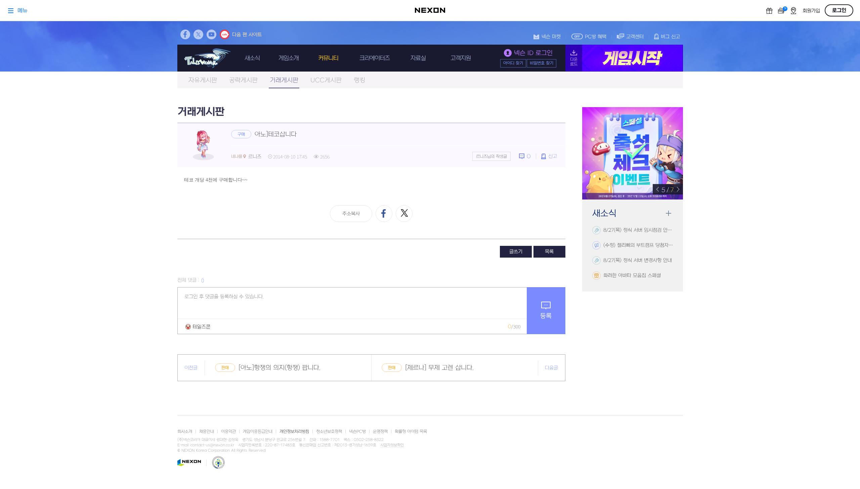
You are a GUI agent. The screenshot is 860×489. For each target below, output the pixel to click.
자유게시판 (202, 80)
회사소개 (184, 432)
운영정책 (380, 432)
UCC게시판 (326, 80)
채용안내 (206, 432)
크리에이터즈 (374, 58)
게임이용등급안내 (257, 432)
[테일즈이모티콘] (198, 326)
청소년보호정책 (329, 432)
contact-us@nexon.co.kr (212, 445)
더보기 (668, 213)
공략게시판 (243, 80)
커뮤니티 (328, 58)
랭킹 (359, 80)
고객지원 (460, 58)
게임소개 (288, 58)
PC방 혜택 (595, 37)
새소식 (252, 58)
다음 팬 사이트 (247, 35)
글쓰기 (515, 252)
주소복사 (351, 214)
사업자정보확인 (392, 445)
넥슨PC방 (357, 432)
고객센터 (635, 37)
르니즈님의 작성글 (491, 156)
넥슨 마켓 (551, 37)
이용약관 (228, 432)
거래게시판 (284, 80)
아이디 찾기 (513, 63)
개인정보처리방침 (294, 432)
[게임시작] (624, 58)
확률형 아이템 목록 (411, 432)
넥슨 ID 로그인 (533, 53)
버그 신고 (670, 37)
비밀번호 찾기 (541, 63)
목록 (549, 252)
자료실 (418, 58)
